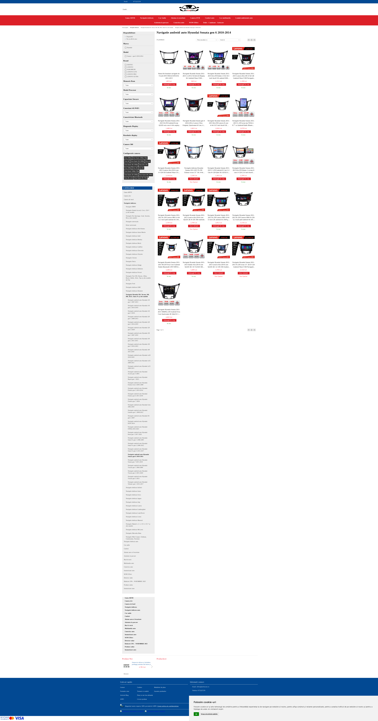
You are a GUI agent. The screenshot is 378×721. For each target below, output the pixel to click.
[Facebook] (246, 2)
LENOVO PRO (131, 74)
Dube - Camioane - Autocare (213, 22)
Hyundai (129, 47)
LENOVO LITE (132, 72)
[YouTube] (252, 2)
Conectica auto (179, 22)
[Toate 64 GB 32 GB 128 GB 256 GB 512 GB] (138, 103)
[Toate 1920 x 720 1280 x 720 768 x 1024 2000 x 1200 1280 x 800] (138, 139)
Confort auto (209, 18)
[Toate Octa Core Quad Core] (138, 94)
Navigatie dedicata (146, 18)
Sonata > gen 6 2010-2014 (135, 56)
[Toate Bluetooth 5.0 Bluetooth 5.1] (138, 121)
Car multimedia (225, 18)
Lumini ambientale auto (244, 18)
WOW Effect (193, 22)
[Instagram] (249, 2)
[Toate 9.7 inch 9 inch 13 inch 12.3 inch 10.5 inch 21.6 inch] (138, 130)
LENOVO (130, 67)
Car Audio (162, 18)
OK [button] (196, 714)
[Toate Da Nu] (138, 148)
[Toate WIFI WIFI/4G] (138, 112)
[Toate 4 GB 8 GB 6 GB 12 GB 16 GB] (138, 85)
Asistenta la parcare (161, 22)
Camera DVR (195, 18)
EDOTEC (130, 64)
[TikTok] (255, 2)
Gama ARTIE (130, 18)
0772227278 (137, 1)
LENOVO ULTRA (132, 76)
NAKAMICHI (131, 69)
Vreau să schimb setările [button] (209, 714)
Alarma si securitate (178, 18)
